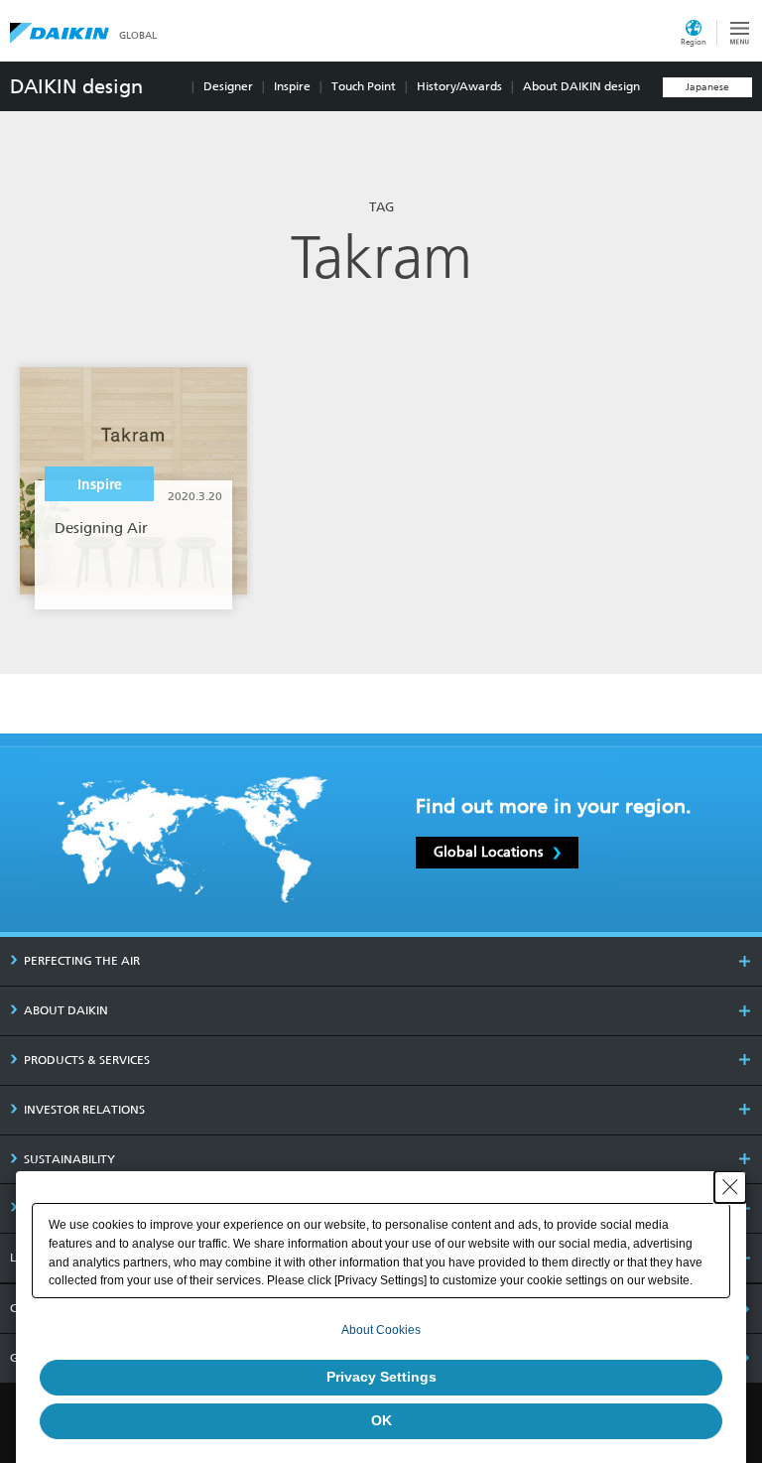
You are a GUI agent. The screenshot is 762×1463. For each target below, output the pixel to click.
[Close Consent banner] (730, 1187)
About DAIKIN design (581, 86)
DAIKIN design (76, 86)
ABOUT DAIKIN (66, 1010)
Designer (228, 86)
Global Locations (488, 852)
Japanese (707, 87)
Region (693, 42)
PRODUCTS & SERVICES (87, 1060)
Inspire (292, 86)
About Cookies (381, 1330)
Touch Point (363, 86)
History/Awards (459, 86)
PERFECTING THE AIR (82, 961)
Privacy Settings (381, 1377)
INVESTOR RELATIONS (84, 1110)
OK (381, 1420)
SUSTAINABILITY (69, 1159)
